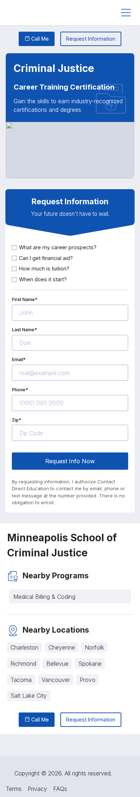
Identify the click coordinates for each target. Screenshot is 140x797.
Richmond (23, 663)
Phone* (20, 389)
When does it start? (43, 279)
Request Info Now (70, 461)
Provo (87, 679)
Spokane (90, 663)
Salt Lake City (28, 695)
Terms (14, 788)
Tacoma (21, 679)
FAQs (60, 788)
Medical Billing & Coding (44, 596)
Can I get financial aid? (46, 258)
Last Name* (24, 329)
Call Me (39, 39)
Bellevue (57, 663)
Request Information (90, 39)
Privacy (37, 788)
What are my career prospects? (58, 247)
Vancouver (56, 679)
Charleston (24, 647)
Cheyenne (61, 647)
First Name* (24, 299)
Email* (18, 359)
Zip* (16, 420)
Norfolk (94, 647)
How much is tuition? (44, 268)
